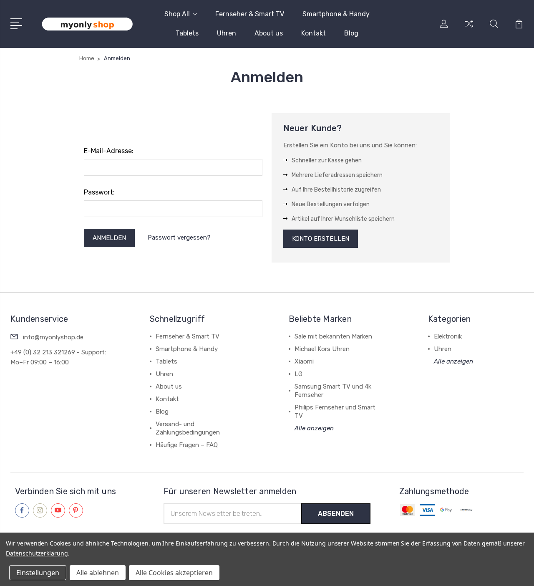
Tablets (187, 33)
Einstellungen (37, 572)
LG (298, 374)
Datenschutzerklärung (37, 553)
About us (268, 33)
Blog (351, 33)
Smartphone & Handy (336, 14)
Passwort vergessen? (179, 237)
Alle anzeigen (314, 428)
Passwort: (99, 192)
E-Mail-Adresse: (109, 151)
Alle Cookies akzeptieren (174, 572)
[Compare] (469, 28)
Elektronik (448, 336)
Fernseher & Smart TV (249, 14)
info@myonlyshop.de (53, 337)
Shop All (177, 14)
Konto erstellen (321, 238)
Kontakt (313, 33)
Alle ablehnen (97, 572)
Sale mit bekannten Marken (333, 336)
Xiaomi (304, 361)
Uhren (226, 33)
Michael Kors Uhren (322, 349)
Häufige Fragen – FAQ (187, 445)
